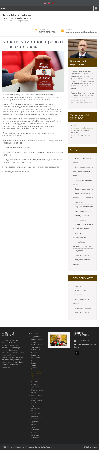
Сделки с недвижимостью (79, 235)
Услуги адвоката (82, 255)
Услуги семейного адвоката (36, 435)
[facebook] (77, 353)
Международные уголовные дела (81, 218)
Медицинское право (83, 211)
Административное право (36, 338)
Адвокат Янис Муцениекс (80, 292)
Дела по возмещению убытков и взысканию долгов (83, 171)
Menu (4, 8)
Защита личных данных (84, 189)
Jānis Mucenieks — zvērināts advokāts (16, 16)
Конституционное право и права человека (83, 195)
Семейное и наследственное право (82, 244)
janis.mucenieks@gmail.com (81, 32)
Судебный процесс (83, 308)
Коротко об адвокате (84, 207)
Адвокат (78, 286)
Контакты (79, 202)
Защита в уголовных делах (35, 357)
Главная (34, 334)
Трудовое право (82, 251)
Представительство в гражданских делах (83, 226)
